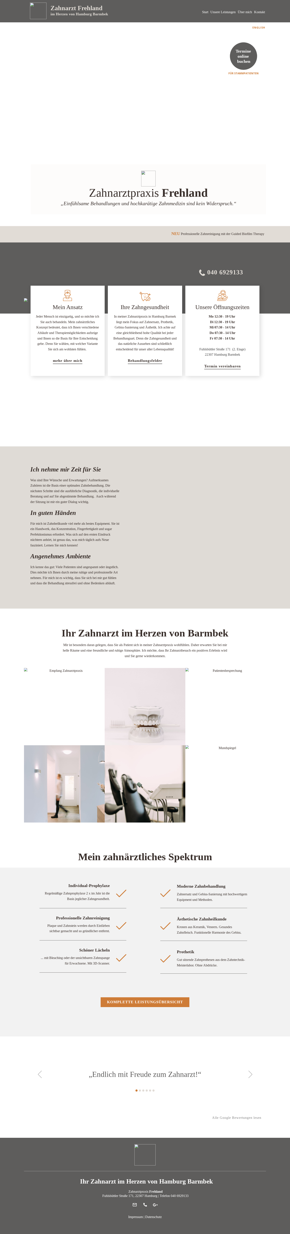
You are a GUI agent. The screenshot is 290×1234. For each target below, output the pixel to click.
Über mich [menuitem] (245, 12)
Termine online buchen (244, 56)
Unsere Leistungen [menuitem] (223, 12)
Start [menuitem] (205, 12)
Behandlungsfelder (145, 360)
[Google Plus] (155, 1205)
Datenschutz (153, 1217)
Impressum (135, 1217)
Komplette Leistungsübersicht (145, 1002)
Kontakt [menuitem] (259, 12)
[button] (40, 1074)
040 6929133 (224, 272)
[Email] (135, 1205)
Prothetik (185, 951)
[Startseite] (38, 11)
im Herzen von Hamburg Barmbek (79, 14)
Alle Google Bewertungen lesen (236, 1117)
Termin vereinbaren (222, 366)
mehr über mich (67, 360)
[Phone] (145, 1205)
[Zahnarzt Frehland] (145, 1154)
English (259, 27)
